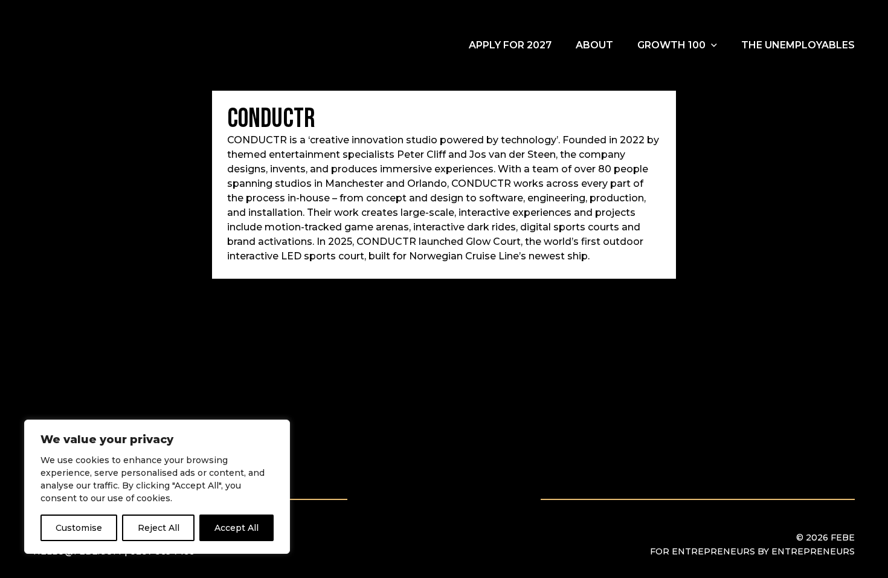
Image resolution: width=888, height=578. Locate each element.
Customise (79, 527)
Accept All (236, 527)
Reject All (158, 527)
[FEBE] (96, 45)
